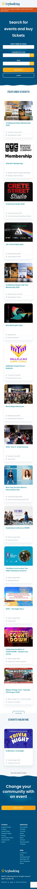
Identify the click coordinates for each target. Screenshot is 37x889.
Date (18, 60)
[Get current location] (32, 55)
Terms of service (21, 882)
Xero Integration (25, 861)
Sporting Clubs (24, 842)
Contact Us (23, 853)
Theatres (23, 844)
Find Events (18, 70)
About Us (4, 882)
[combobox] (18, 55)
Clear (18, 75)
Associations (24, 827)
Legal (11, 882)
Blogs (21, 855)
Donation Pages (6, 833)
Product (3, 829)
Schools (22, 840)
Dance (22, 833)
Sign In (3, 842)
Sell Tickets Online (7, 837)
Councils (22, 831)
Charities (22, 829)
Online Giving (5, 831)
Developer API (24, 859)
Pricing (3, 835)
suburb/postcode (18, 52)
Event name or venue (18, 44)
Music (22, 837)
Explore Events (6, 827)
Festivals (22, 835)
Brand (22, 863)
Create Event (18, 808)
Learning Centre (25, 857)
